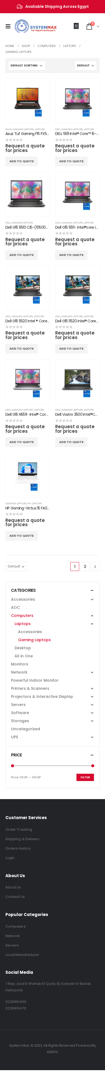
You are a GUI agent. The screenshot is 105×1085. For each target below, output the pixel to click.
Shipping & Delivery (22, 838)
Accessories (23, 599)
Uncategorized (25, 729)
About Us (13, 887)
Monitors (19, 664)
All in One (24, 656)
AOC (15, 607)
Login (10, 857)
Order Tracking (18, 829)
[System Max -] (27, 26)
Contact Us (15, 896)
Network (19, 672)
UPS (14, 737)
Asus (8, 129)
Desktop (23, 648)
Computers (22, 615)
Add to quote (21, 161)
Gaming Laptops (23, 129)
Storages (20, 721)
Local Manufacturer (22, 954)
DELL (58, 129)
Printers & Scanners (30, 688)
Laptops (40, 129)
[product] (28, 101)
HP (29, 503)
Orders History (18, 848)
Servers (18, 704)
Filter (85, 777)
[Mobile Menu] (9, 26)
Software (20, 712)
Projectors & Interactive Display (42, 696)
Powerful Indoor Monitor (35, 680)
